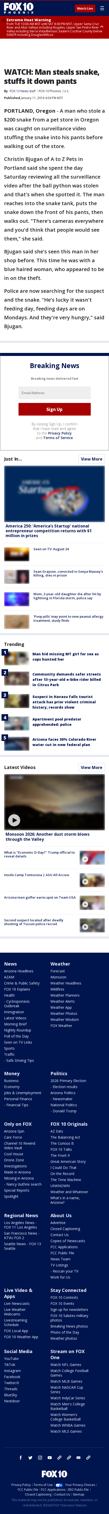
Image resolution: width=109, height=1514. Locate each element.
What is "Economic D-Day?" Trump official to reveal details (39, 854)
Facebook (12, 1376)
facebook (21, 1458)
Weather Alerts (62, 1001)
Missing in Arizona (19, 1178)
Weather (60, 964)
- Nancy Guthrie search (23, 1184)
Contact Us (59, 1234)
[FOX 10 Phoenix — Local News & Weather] (18, 8)
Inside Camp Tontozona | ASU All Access (36, 875)
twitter (30, 1458)
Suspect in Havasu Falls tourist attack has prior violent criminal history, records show (64, 702)
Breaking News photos (69, 1326)
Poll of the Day (16, 1036)
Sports (9, 1048)
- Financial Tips (16, 1104)
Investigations (15, 1166)
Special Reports (16, 1190)
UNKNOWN (60, 1185)
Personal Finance (18, 1098)
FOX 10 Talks (61, 1149)
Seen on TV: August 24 (51, 549)
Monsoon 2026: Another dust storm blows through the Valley (47, 836)
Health (9, 995)
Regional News (21, 1215)
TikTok (9, 1364)
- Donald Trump (63, 1111)
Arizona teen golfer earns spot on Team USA (40, 897)
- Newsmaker (61, 1098)
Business (11, 1080)
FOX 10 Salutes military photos (69, 1318)
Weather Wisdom (64, 1019)
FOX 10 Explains (17, 989)
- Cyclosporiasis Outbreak (17, 1003)
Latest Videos (19, 767)
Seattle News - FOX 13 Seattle (22, 1246)
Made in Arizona (17, 1172)
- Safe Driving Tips (19, 1060)
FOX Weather (61, 1025)
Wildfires (57, 989)
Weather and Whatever (69, 1191)
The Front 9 (60, 1155)
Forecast (57, 971)
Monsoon (58, 977)
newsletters (88, 1458)
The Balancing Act (65, 1137)
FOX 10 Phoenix (50, 91)
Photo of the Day (64, 1332)
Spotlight (11, 1196)
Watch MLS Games (66, 1431)
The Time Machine (65, 1179)
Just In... (13, 459)
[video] (54, 802)
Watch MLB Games (66, 1381)
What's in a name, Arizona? (65, 1200)
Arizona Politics (63, 1092)
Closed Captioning (65, 1228)
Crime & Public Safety (22, 983)
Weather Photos (63, 1013)
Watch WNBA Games (67, 1425)
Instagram (12, 1370)
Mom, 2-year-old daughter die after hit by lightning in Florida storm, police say (67, 596)
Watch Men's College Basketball (67, 1406)
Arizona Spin (14, 1131)
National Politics (63, 1104)
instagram (40, 1458)
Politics (58, 1073)
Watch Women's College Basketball (65, 1417)
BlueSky (10, 1394)
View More (91, 459)
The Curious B (62, 1143)
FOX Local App (16, 1330)
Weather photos (63, 1338)
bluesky (69, 1458)
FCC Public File (62, 1253)
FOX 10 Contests (64, 1297)
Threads (10, 1388)
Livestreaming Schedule (15, 1322)
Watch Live (85, 8)
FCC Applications (64, 1246)
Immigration (14, 1012)
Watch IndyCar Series (67, 1398)
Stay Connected (68, 1290)
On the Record (62, 1173)
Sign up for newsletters (69, 1309)
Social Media (18, 1351)
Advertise (58, 1222)
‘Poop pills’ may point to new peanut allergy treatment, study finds (68, 618)
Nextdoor (12, 1401)
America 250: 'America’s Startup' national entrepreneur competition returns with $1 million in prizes (49, 530)
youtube (50, 1458)
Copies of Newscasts (67, 1240)
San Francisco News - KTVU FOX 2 (22, 1235)
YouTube (11, 1358)
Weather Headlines (65, 983)
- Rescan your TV (64, 1271)
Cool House (13, 1153)
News (10, 964)
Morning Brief (15, 1024)
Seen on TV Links (18, 1042)
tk (59, 1458)
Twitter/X (11, 1382)
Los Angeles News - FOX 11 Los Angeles (20, 1225)
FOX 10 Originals (68, 1124)
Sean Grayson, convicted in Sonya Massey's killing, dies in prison (68, 573)
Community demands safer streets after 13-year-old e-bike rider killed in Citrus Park (66, 679)
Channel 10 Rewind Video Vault (19, 1145)
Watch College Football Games (69, 1373)
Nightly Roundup (17, 1030)
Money (12, 1073)
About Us (60, 1215)
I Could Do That (63, 1167)
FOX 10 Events (62, 1303)
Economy (12, 1086)
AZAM (9, 977)
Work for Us (60, 1277)
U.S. (66, 91)
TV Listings (59, 1265)
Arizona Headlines (18, 971)
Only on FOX (18, 1124)
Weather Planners (65, 995)
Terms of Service (58, 437)
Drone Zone (14, 1160)
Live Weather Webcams (15, 1311)
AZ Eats (56, 1131)
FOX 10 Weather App (21, 1336)
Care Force (13, 1137)
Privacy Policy (60, 433)
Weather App (61, 1007)
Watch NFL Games (65, 1364)
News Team (60, 1259)
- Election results (64, 1086)
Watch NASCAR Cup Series (66, 1389)
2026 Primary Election (68, 1080)
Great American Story (68, 1161)
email (79, 1458)
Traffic (9, 1054)
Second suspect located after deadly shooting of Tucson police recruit (33, 922)
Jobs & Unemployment (22, 1092)
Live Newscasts (17, 1303)
